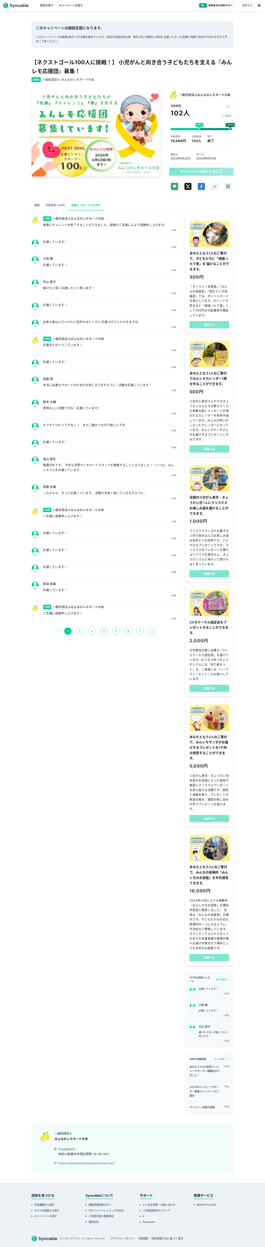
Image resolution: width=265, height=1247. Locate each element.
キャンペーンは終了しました (201, 171)
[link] (214, 186)
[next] (152, 631)
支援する (209, 325)
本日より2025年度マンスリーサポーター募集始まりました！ (204, 1071)
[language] (259, 5)
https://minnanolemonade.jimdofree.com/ (86, 1163)
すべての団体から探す (46, 1210)
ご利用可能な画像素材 (101, 1216)
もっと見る (221, 979)
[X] (188, 186)
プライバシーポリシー (123, 1238)
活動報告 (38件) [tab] (55, 205)
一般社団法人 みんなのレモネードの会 (68, 79)
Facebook (149, 1221)
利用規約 (143, 1238)
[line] (174, 186)
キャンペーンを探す (45, 1216)
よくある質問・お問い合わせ (159, 1204)
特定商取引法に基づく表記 (167, 1238)
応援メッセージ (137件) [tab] (86, 205)
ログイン (247, 5)
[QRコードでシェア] (228, 186)
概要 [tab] (37, 205)
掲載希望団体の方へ (100, 1204)
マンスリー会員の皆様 (202, 1107)
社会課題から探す (44, 1204)
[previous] (56, 631)
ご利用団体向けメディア (156, 1210)
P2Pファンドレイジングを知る (106, 1210)
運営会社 (94, 1221)
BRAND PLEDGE (206, 1204)
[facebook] (201, 186)
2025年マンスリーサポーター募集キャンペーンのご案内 (204, 1091)
